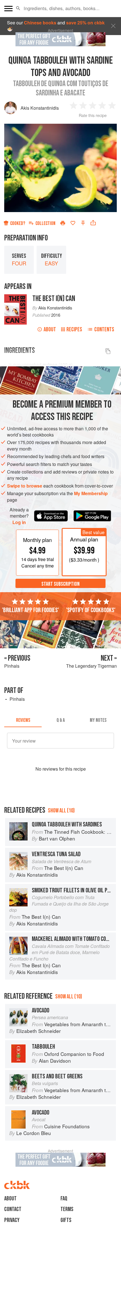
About (50, 329)
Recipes (74, 329)
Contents (104, 329)
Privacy (11, 1220)
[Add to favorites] (73, 223)
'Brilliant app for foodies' (30, 610)
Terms (66, 1209)
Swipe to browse (24, 486)
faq (63, 1198)
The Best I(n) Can (53, 298)
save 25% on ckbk (85, 22)
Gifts (65, 1220)
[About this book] (15, 297)
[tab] (23, 720)
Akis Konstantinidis (40, 108)
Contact (12, 1209)
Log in (19, 522)
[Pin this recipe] (83, 223)
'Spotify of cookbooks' (90, 610)
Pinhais (17, 699)
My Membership (91, 493)
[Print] (63, 223)
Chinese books (40, 22)
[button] (18, 8)
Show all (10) (61, 810)
